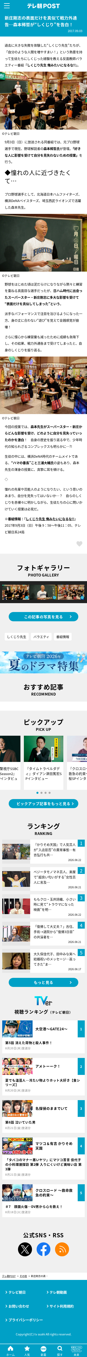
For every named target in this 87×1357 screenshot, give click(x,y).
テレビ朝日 (17, 1292)
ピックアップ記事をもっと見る (43, 803)
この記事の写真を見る (43, 616)
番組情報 (62, 636)
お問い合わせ (18, 1306)
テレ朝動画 (58, 1292)
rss (62, 1249)
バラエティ (41, 636)
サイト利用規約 (62, 1306)
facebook (44, 1249)
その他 (23, 1276)
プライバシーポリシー (25, 1319)
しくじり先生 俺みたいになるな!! (50, 518)
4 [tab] (50, 793)
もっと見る (43, 982)
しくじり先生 (16, 636)
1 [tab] (37, 793)
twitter (25, 1249)
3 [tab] (46, 793)
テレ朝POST (43, 6)
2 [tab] (41, 793)
